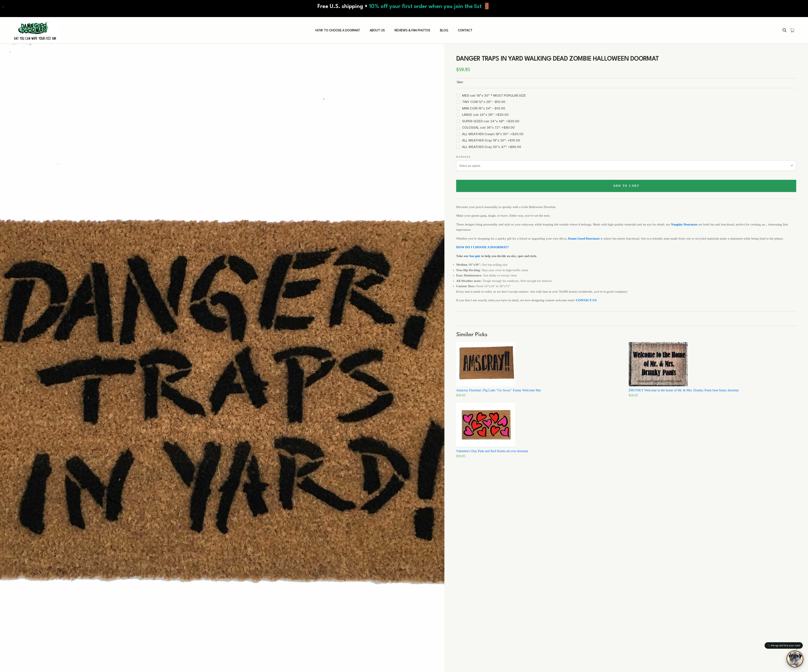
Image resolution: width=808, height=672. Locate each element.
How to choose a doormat (337, 30)
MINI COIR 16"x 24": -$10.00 (483, 108)
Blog (444, 30)
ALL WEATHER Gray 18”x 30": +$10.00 (491, 140)
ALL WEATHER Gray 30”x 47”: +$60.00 (491, 147)
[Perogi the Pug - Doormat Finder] (795, 659)
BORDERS (463, 156)
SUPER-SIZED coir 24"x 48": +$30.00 (490, 121)
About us (377, 30)
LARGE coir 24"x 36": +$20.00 (485, 115)
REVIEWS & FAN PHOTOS (412, 30)
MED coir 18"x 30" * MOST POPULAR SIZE (494, 95)
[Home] (35, 30)
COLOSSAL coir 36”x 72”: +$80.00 (488, 127)
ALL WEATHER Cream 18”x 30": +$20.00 (493, 134)
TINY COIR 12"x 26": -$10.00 (483, 102)
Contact (465, 30)
